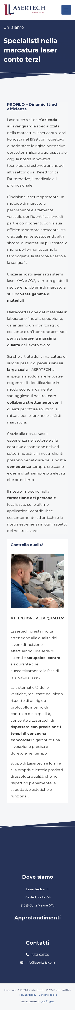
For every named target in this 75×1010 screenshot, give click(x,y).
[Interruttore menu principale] (66, 10)
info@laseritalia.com (40, 962)
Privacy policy (27, 994)
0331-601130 (40, 955)
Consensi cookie (48, 994)
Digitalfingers (46, 1001)
